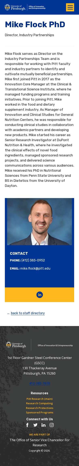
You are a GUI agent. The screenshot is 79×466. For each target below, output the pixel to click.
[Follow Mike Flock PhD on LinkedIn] (39, 295)
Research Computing (39, 403)
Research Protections (39, 408)
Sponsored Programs (39, 412)
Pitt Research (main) (39, 399)
